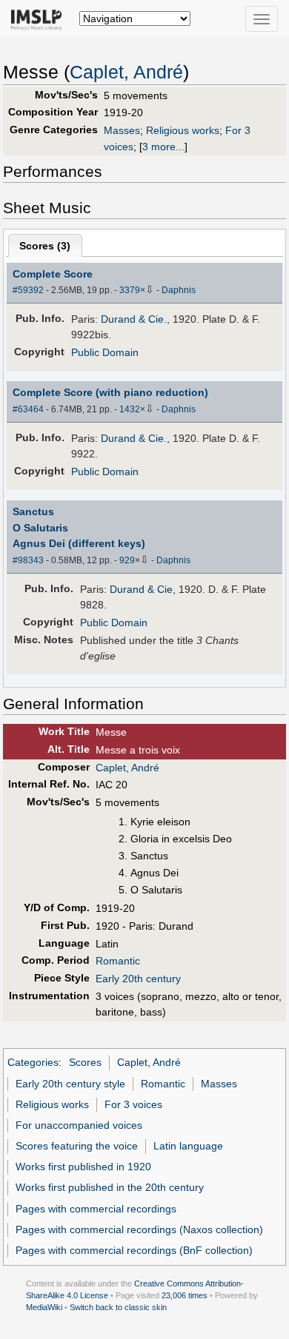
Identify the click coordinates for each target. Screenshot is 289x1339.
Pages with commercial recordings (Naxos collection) (139, 1229)
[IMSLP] (39, 18)
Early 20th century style (70, 1084)
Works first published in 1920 (83, 1166)
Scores (85, 1062)
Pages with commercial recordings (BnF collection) (134, 1250)
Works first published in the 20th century (110, 1187)
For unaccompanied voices (79, 1125)
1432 (129, 409)
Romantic (118, 961)
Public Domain (105, 352)
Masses (122, 130)
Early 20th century (138, 978)
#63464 (28, 409)
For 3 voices (133, 1104)
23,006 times (184, 1295)
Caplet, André (126, 72)
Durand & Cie (141, 589)
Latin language (188, 1146)
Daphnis (179, 290)
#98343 (28, 560)
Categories (33, 1062)
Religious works (182, 130)
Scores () (44, 246)
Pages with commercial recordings (96, 1209)
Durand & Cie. (134, 319)
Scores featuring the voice (77, 1146)
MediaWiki (44, 1307)
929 (127, 560)
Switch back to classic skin (118, 1307)
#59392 (28, 290)
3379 (129, 290)
